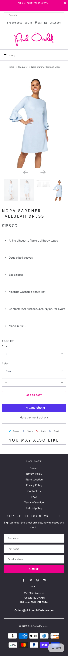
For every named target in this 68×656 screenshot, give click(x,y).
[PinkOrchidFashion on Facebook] (23, 580)
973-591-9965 (14, 22)
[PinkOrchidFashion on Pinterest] (30, 580)
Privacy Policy (34, 485)
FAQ (34, 496)
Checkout (55, 22)
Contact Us (34, 491)
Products (23, 67)
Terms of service (34, 502)
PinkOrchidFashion (38, 626)
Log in (28, 22)
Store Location (34, 479)
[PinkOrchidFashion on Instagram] (37, 580)
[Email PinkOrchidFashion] (44, 580)
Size (4, 346)
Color (5, 363)
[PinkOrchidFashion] (34, 39)
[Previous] (25, 172)
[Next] (43, 172)
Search (34, 468)
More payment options (34, 417)
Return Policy (34, 474)
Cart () (42, 22)
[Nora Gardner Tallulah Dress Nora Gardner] (34, 121)
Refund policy (34, 508)
